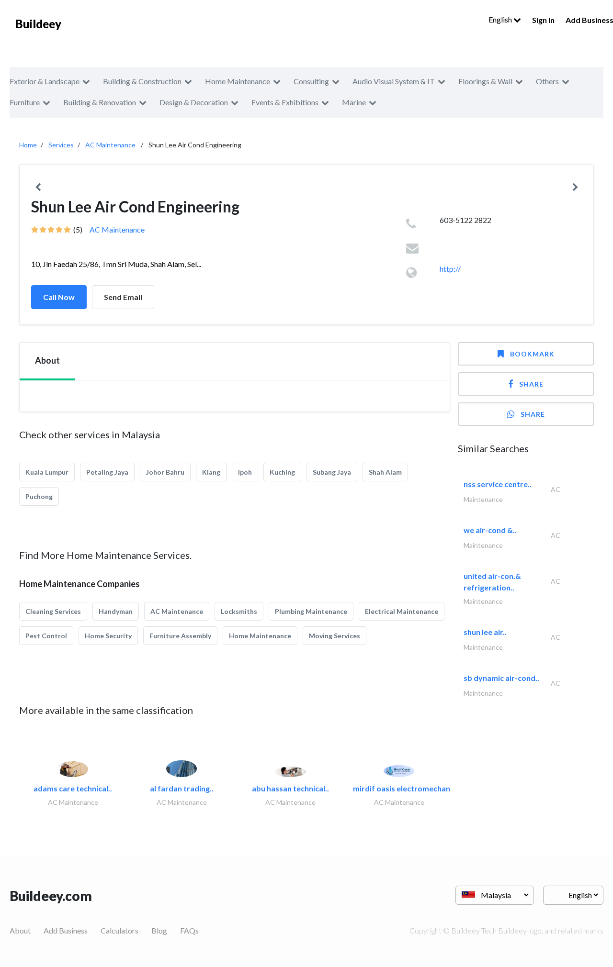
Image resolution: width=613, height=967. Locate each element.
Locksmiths (239, 611)
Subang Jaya (332, 472)
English (500, 19)
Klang (211, 472)
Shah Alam (385, 472)
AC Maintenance (110, 145)
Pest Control (46, 636)
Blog (159, 930)
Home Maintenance (237, 81)
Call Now (59, 296)
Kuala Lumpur (46, 472)
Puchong (39, 496)
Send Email (123, 296)
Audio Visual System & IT (393, 81)
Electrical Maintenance (401, 611)
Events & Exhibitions (284, 102)
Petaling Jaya (107, 472)
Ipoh (245, 472)
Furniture (25, 102)
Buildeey (38, 24)
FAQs (189, 930)
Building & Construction (142, 81)
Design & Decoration (193, 102)
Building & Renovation (99, 102)
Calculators (119, 930)
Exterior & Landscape (44, 81)
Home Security (108, 636)
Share (531, 384)
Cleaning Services (53, 611)
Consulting (311, 81)
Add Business (66, 930)
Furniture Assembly (180, 636)
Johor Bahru (165, 472)
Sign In (543, 19)
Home (28, 145)
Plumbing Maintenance (311, 611)
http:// (450, 268)
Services (61, 145)
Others (547, 81)
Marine (354, 102)
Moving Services (334, 636)
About (20, 930)
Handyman (116, 611)
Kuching (282, 472)
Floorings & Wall (485, 81)
